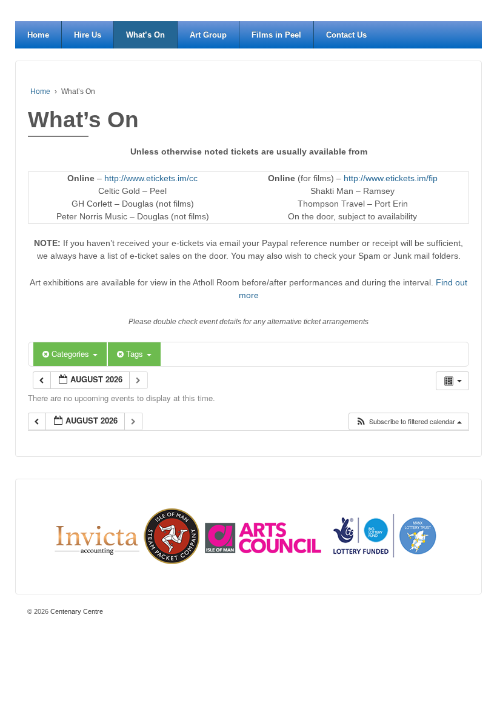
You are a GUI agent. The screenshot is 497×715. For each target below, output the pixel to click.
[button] (408, 421)
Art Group (208, 34)
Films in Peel (276, 34)
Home (38, 34)
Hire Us (87, 34)
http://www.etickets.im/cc (151, 178)
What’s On (145, 34)
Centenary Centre (75, 611)
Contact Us (346, 34)
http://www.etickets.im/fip (391, 178)
